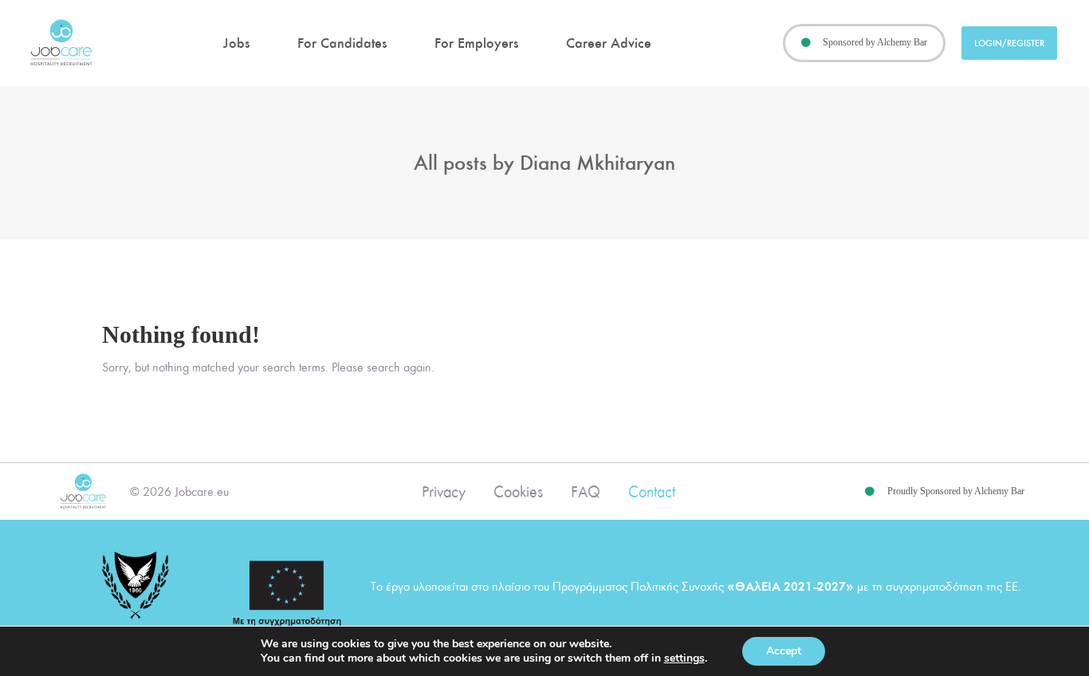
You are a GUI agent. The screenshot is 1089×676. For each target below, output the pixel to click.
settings (684, 658)
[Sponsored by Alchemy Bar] (806, 43)
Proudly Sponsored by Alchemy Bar (955, 491)
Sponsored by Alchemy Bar (875, 42)
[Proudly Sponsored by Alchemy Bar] (870, 492)
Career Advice (608, 43)
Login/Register (1009, 43)
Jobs (236, 43)
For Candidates (342, 43)
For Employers (476, 43)
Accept (783, 650)
